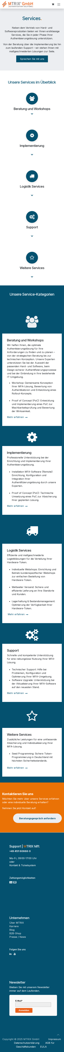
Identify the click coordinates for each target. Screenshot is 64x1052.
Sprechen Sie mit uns (32, 58)
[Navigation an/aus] (59, 4)
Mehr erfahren (16, 417)
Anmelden (24, 1010)
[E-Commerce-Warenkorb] (53, 4)
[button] (58, 1034)
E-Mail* (18, 1001)
